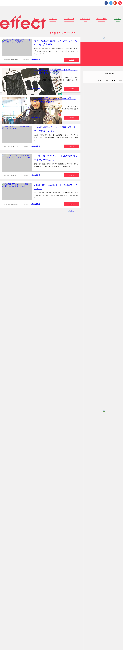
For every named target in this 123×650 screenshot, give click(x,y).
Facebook (106, 3)
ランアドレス (69, 20)
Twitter (111, 3)
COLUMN (71, 60)
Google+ (115, 3)
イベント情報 (101, 20)
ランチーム (53, 20)
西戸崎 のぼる (36, 88)
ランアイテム (85, 20)
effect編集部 (35, 60)
